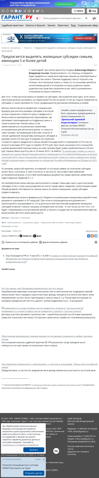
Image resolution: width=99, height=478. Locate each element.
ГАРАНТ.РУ (17, 231)
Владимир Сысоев (10, 226)
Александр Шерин (73, 222)
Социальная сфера (88, 25)
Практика (63, 25)
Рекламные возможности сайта (81, 441)
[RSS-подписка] (42, 10)
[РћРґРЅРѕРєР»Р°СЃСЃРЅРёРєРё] (92, 235)
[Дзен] (16, 11)
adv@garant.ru (86, 439)
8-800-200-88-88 (74, 418)
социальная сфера (30, 222)
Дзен (39, 236)
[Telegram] (95, 235)
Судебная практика (12, 25)
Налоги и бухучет (36, 25)
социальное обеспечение (51, 222)
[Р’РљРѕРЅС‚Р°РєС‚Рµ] (88, 235)
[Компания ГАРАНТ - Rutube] (37, 10)
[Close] (43, 459)
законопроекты (14, 222)
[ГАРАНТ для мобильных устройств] (7, 10)
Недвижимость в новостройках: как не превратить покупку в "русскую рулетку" (42, 311)
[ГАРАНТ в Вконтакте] (11, 10)
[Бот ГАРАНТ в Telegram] (29, 10)
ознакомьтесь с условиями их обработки (20, 445)
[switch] (38, 18)
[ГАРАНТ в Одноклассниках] (33, 10)
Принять (33, 449)
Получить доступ (69, 134)
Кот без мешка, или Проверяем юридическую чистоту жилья (32, 288)
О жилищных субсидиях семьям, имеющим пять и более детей (56, 385)
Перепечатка (91, 231)
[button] (94, 18)
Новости (27, 236)
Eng (94, 11)
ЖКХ (95, 65)
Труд (73, 25)
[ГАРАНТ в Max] (20, 11)
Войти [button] (80, 11)
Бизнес (52, 25)
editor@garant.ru (80, 431)
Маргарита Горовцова (20, 218)
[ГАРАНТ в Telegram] (24, 10)
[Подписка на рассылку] (3, 10)
